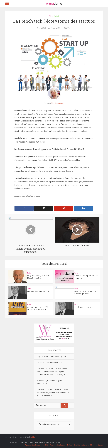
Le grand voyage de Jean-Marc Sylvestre (38, 276)
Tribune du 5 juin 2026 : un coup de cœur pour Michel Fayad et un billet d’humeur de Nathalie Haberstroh (53, 393)
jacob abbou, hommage (84, 307)
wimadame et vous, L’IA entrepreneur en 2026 (37, 308)
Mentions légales (96, 445)
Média (57, 16)
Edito (51, 16)
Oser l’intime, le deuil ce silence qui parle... (85, 292)
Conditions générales (81, 445)
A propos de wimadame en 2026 (37, 445)
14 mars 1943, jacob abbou (38, 291)
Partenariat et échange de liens (61, 445)
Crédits (32, 437)
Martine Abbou (56, 28)
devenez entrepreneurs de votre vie (86, 276)
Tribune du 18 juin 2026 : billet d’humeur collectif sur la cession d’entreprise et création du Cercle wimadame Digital (52, 371)
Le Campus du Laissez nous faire (49, 362)
